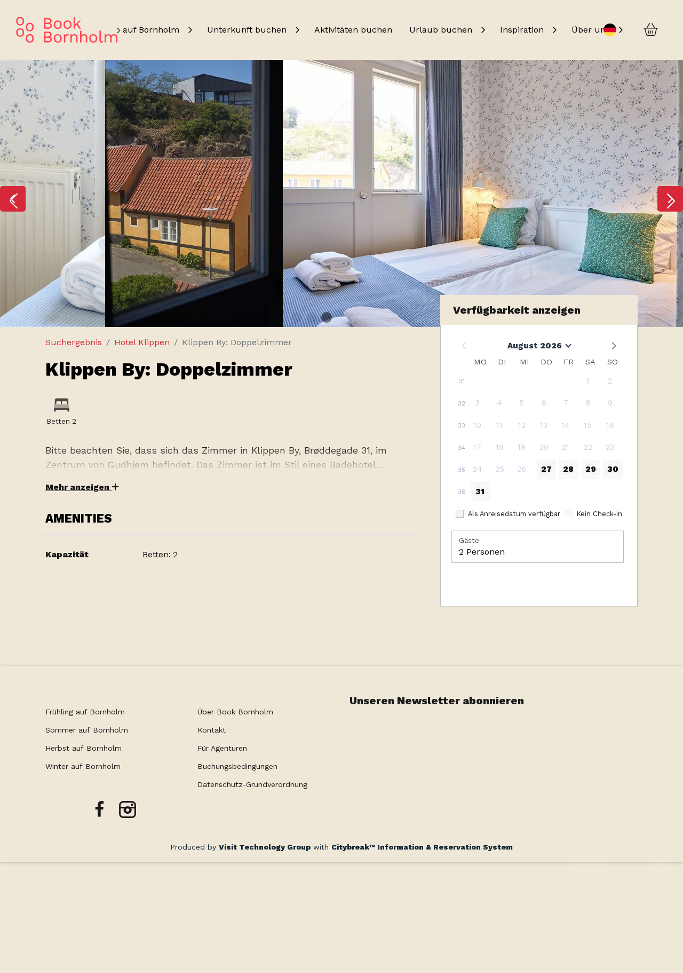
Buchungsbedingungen (237, 766)
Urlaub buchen (440, 30)
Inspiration (522, 30)
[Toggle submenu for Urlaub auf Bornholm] (189, 30)
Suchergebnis (73, 342)
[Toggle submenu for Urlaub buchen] (482, 30)
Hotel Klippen (142, 342)
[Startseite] (66, 30)
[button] (13, 199)
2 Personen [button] (482, 552)
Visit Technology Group (265, 847)
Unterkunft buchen (247, 30)
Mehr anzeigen (78, 487)
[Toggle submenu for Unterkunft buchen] (297, 30)
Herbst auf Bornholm (83, 748)
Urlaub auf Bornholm (135, 30)
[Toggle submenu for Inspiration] (554, 30)
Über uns (590, 30)
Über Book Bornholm (235, 711)
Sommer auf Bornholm (86, 730)
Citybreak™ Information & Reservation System (422, 847)
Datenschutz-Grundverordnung (252, 784)
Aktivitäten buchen (353, 30)
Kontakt (211, 730)
